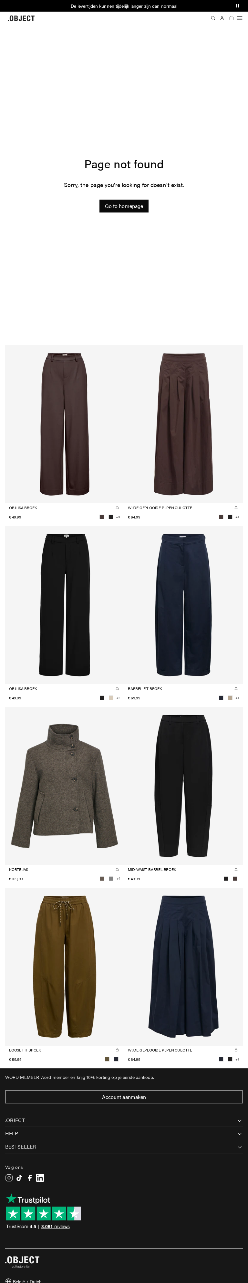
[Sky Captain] (221, 698)
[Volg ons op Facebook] (30, 1178)
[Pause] (237, 5)
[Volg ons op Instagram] (9, 1178)
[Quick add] (117, 507)
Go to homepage (124, 206)
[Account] (222, 18)
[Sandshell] (111, 698)
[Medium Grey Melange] (111, 879)
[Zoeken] (213, 18)
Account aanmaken (124, 1096)
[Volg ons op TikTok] (19, 1178)
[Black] (111, 517)
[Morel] (102, 879)
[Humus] (230, 698)
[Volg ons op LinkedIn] (40, 1178)
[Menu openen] (239, 18)
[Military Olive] (107, 1059)
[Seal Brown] (102, 517)
